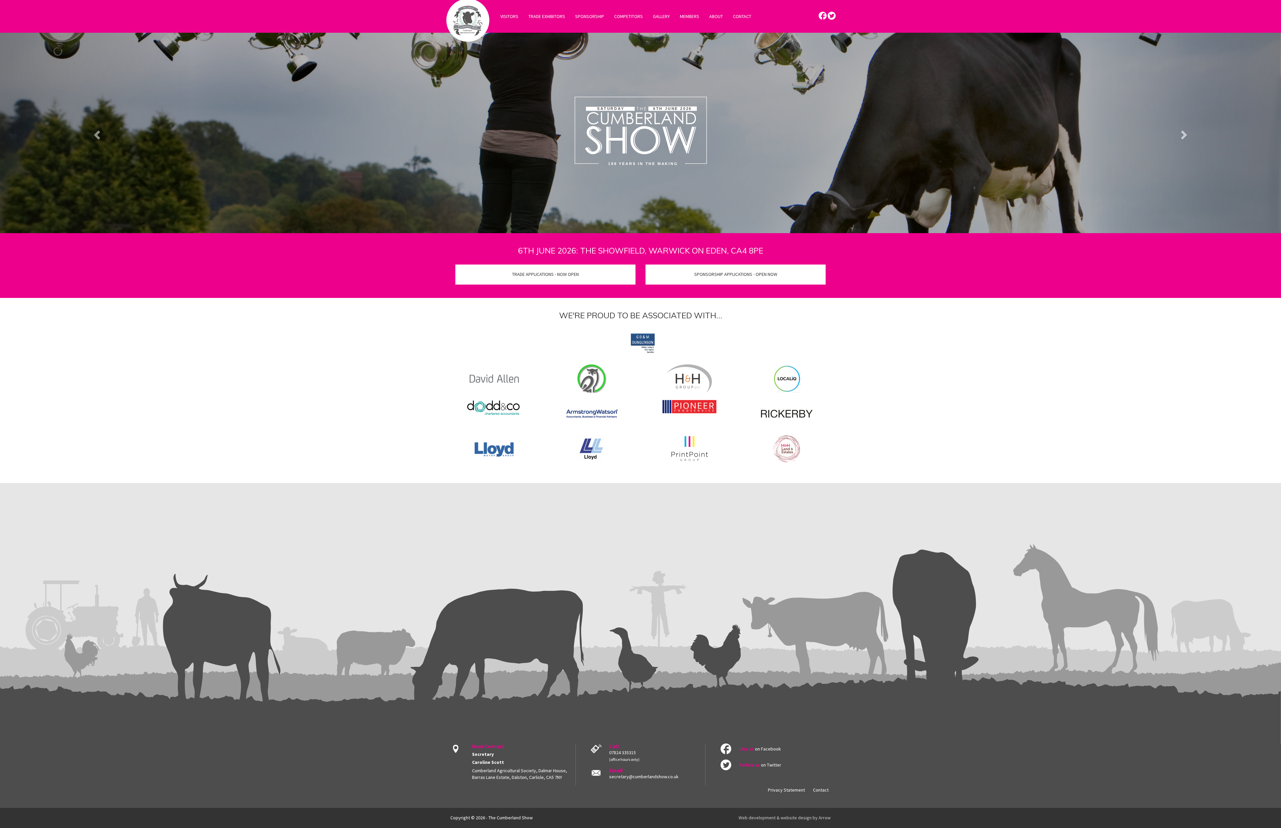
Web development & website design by (785, 818)
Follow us (749, 765)
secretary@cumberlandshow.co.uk (644, 777)
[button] (96, 133)
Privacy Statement (786, 790)
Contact (821, 790)
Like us (746, 749)
